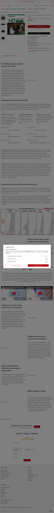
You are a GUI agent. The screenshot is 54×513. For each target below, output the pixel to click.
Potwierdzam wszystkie (38, 265)
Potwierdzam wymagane (16, 265)
